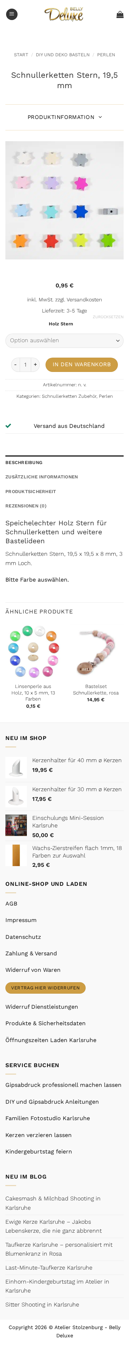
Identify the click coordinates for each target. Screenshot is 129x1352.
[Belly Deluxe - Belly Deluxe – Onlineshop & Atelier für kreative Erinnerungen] (64, 14)
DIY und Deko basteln (63, 54)
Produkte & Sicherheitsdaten (45, 1023)
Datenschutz (23, 936)
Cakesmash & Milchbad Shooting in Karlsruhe (53, 1203)
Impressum (21, 920)
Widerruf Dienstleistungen (41, 1006)
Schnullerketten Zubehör (69, 396)
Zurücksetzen (108, 317)
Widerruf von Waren (33, 969)
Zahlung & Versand (31, 953)
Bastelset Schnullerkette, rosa (96, 689)
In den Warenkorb (82, 364)
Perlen (106, 54)
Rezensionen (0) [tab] (26, 505)
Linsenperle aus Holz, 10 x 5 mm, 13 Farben (33, 692)
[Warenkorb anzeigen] (120, 14)
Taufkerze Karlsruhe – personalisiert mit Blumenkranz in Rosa (59, 1249)
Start (21, 54)
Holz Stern (61, 323)
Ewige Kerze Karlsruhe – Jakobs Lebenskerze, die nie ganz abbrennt (53, 1226)
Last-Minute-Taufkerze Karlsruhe (48, 1267)
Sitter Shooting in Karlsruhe (42, 1304)
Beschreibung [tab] (23, 462)
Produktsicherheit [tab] (30, 491)
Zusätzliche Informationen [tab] (41, 476)
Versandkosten (84, 299)
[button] (12, 14)
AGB (11, 903)
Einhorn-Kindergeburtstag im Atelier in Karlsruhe (57, 1286)
